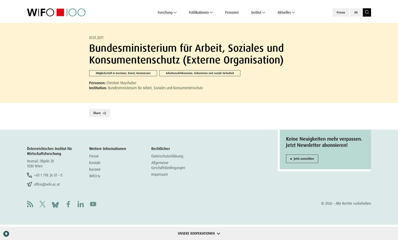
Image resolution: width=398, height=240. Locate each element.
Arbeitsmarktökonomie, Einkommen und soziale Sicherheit (200, 73)
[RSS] (30, 205)
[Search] (367, 12)
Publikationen (199, 12)
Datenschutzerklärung (167, 156)
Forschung (165, 12)
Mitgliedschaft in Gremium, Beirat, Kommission (123, 73)
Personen (232, 12)
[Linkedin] (81, 205)
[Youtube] (93, 205)
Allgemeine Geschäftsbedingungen (168, 165)
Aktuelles (284, 12)
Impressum (159, 174)
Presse (341, 12)
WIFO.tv (95, 176)
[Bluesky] (55, 204)
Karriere (95, 169)
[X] (42, 205)
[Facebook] (68, 205)
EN (356, 12)
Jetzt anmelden (304, 159)
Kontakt (94, 162)
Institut (256, 12)
